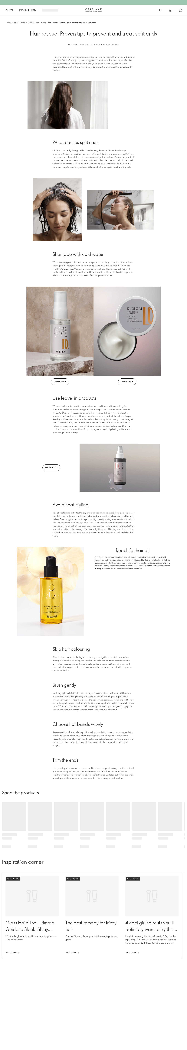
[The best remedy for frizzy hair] (92, 915)
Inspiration (27, 10)
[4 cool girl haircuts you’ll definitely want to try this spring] (152, 915)
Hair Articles (41, 22)
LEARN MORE (60, 381)
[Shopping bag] (181, 10)
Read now (11, 952)
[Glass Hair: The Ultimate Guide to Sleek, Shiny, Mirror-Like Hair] (32, 915)
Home (9, 22)
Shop (10, 10)
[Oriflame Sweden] (93, 10)
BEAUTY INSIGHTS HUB (24, 22)
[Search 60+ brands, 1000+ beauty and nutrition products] (160, 10)
